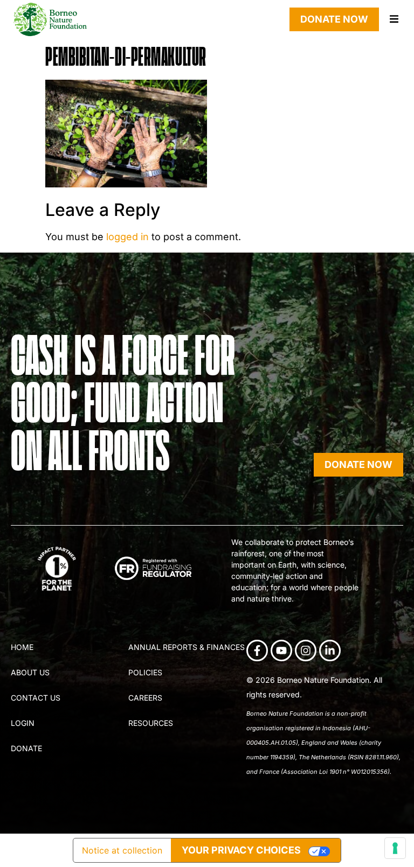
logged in (127, 236)
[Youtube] (281, 650)
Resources (150, 723)
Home (22, 647)
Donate (26, 748)
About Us (30, 672)
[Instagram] (305, 650)
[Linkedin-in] (330, 650)
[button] (393, 19)
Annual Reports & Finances (186, 647)
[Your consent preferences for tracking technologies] (395, 848)
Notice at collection (122, 850)
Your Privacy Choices (241, 850)
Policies (145, 672)
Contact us (35, 697)
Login (22, 723)
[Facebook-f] (257, 650)
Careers (145, 697)
